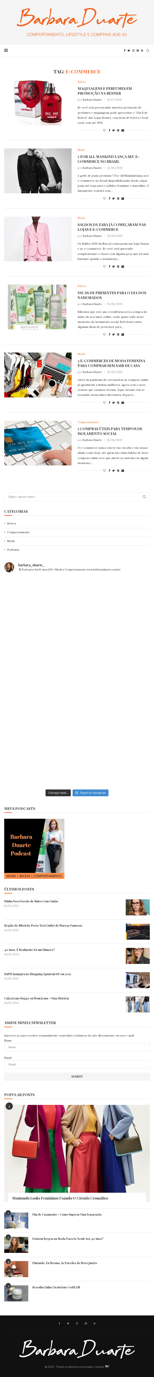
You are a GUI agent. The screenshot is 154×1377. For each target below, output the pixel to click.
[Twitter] (129, 50)
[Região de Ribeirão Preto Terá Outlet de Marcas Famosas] (138, 932)
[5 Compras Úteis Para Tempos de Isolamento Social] (38, 443)
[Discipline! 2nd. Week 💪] (114, 597)
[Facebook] (125, 50)
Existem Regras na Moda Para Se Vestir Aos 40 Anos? (67, 1239)
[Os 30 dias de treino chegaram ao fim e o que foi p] (40, 597)
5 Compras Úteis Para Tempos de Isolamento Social (110, 431)
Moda (11, 541)
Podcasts (13, 549)
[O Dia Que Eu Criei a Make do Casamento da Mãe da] (114, 724)
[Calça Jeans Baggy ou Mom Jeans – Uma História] (138, 1004)
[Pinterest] (138, 50)
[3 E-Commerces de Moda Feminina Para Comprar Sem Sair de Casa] (38, 375)
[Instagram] (133, 50)
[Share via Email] (122, 130)
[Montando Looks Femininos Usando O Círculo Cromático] (77, 1153)
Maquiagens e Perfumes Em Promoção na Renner (105, 91)
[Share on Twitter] (113, 130)
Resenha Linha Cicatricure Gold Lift (56, 1287)
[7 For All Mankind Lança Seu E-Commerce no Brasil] (38, 170)
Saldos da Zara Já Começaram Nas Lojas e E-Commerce (112, 227)
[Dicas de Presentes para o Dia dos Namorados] (38, 307)
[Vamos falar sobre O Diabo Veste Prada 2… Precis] (114, 639)
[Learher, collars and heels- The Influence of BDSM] (40, 682)
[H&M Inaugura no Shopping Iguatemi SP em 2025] (138, 980)
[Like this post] (104, 130)
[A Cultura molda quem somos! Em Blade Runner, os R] (40, 724)
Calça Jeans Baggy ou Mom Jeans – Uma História (36, 998)
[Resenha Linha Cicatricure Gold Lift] (16, 1293)
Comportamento (18, 532)
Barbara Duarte (92, 99)
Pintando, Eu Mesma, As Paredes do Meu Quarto (64, 1263)
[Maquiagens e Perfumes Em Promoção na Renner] (38, 102)
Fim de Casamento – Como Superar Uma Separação (67, 1214)
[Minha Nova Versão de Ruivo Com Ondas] (138, 907)
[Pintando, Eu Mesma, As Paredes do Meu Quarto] (16, 1269)
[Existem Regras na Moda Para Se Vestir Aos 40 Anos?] (16, 1245)
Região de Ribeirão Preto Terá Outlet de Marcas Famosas (43, 925)
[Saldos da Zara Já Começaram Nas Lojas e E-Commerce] (38, 239)
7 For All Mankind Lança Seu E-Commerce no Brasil (108, 159)
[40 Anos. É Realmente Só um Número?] (138, 956)
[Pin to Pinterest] (118, 130)
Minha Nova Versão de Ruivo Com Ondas (31, 901)
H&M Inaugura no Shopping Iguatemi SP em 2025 (37, 974)
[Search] (148, 50)
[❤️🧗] (40, 639)
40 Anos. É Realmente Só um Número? (29, 950)
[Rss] (142, 50)
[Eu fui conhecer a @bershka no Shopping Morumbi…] (114, 682)
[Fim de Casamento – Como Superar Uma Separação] (16, 1221)
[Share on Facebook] (109, 130)
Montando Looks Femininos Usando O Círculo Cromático (60, 1198)
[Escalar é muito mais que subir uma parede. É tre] (40, 766)
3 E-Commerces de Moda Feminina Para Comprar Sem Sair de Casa (111, 363)
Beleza (11, 523)
